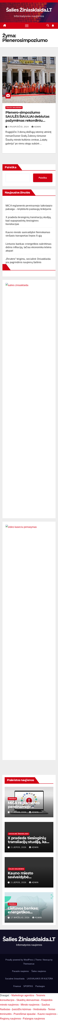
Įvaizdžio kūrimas (21, 1009)
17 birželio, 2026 (20, 918)
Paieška (10, 167)
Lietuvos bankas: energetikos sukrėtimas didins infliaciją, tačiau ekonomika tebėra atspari (28, 247)
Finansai (12, 798)
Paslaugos (40, 986)
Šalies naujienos (14, 107)
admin (37, 127)
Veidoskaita (39, 1009)
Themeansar (28, 964)
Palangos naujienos (34, 1018)
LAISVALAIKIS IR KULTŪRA (40, 978)
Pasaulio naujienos (20, 971)
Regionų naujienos (10, 1018)
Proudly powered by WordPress (19, 960)
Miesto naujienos (30, 1004)
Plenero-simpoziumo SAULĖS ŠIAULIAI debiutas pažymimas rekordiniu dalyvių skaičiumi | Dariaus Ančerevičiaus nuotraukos (27, 120)
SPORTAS (28, 986)
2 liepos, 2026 (19, 812)
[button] (48, 25)
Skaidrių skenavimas (27, 1000)
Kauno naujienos (47, 1014)
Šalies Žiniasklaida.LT (29, 10)
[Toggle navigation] (26, 26)
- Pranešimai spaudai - (25, 1014)
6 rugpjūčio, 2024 (18, 127)
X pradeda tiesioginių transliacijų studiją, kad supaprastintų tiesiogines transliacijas (28, 220)
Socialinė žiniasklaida (18, 834)
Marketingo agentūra (22, 995)
